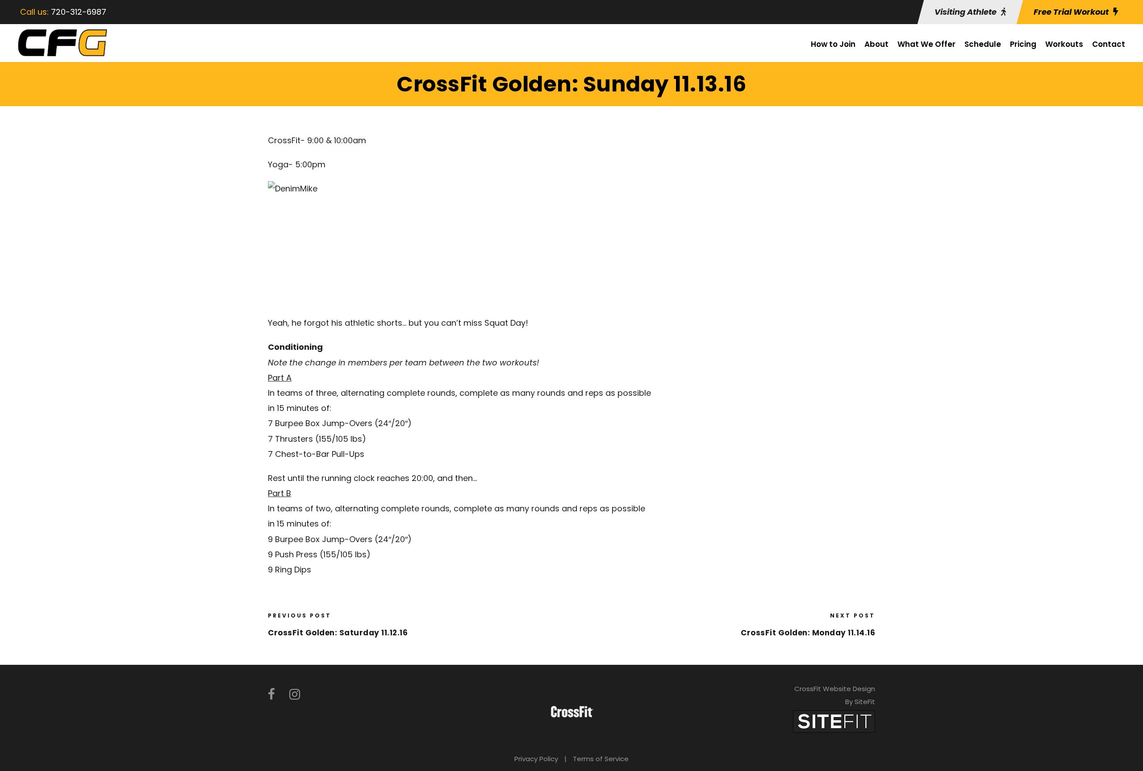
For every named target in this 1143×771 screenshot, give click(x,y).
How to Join (833, 44)
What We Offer (926, 44)
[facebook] (271, 694)
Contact (1108, 44)
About (876, 44)
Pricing (1023, 44)
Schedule (982, 44)
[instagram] (294, 694)
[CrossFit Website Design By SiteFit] (834, 720)
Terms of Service (601, 758)
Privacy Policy (536, 758)
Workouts (1064, 44)
